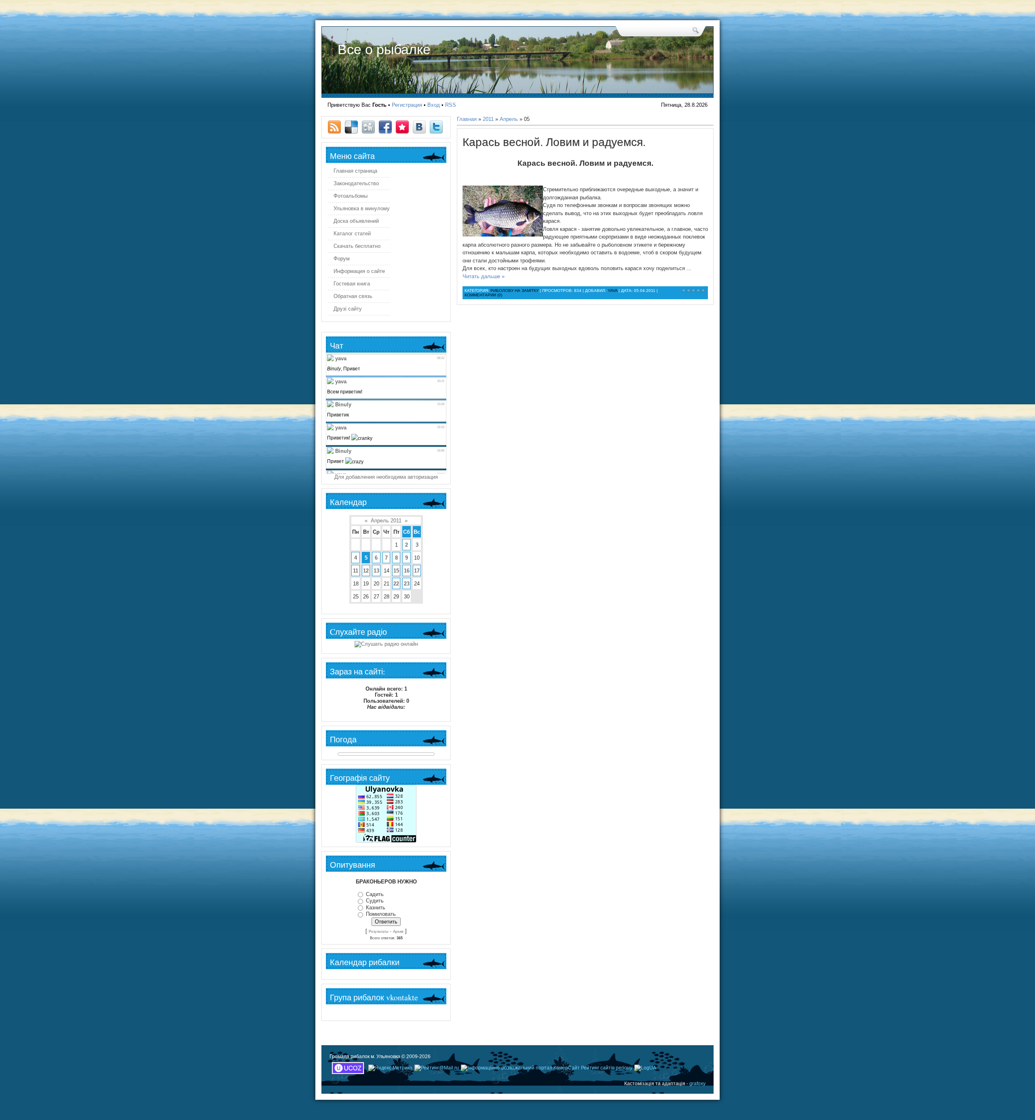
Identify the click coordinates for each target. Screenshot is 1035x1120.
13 (376, 571)
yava (612, 290)
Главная (467, 119)
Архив (398, 932)
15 (396, 571)
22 (396, 584)
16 (407, 571)
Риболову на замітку (514, 290)
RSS (450, 105)
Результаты (378, 932)
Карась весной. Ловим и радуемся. (554, 141)
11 (355, 571)
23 (407, 584)
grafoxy (697, 1083)
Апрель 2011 (386, 521)
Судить (375, 901)
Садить (375, 894)
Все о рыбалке (384, 49)
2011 (488, 119)
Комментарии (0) (483, 295)
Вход (433, 105)
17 (417, 571)
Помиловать (381, 914)
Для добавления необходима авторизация (386, 477)
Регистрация (407, 105)
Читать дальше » (484, 276)
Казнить (375, 907)
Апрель (509, 119)
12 (366, 571)
